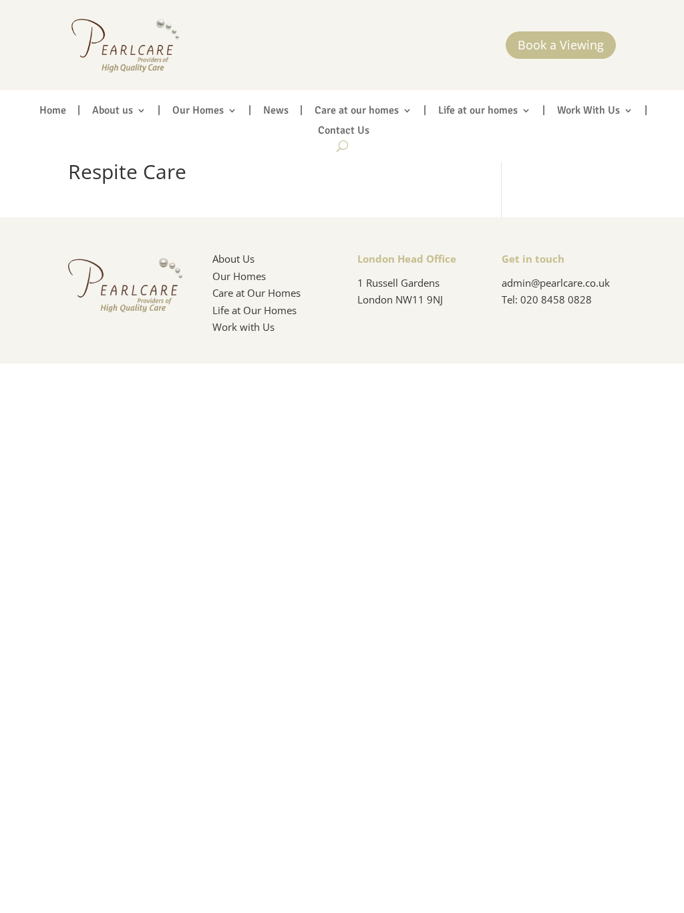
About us (112, 111)
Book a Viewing (561, 45)
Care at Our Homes (256, 292)
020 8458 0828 (556, 299)
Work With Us (588, 111)
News (276, 111)
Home (52, 111)
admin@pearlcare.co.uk (556, 282)
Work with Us (243, 327)
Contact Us (343, 131)
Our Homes (198, 111)
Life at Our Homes (254, 310)
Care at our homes (357, 111)
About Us (233, 258)
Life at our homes (478, 111)
